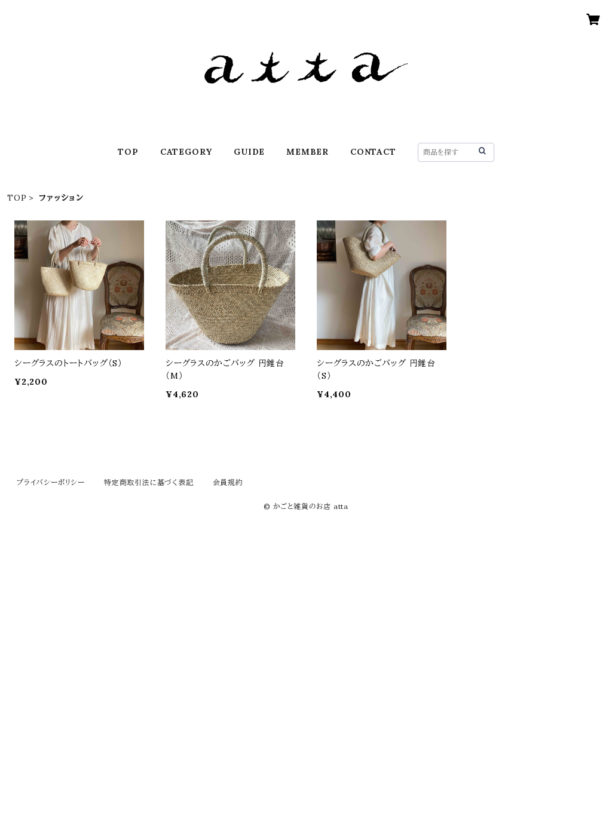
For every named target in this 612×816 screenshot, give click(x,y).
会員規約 (228, 482)
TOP (128, 151)
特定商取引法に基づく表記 (149, 482)
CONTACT (373, 151)
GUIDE (249, 151)
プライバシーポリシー (51, 482)
